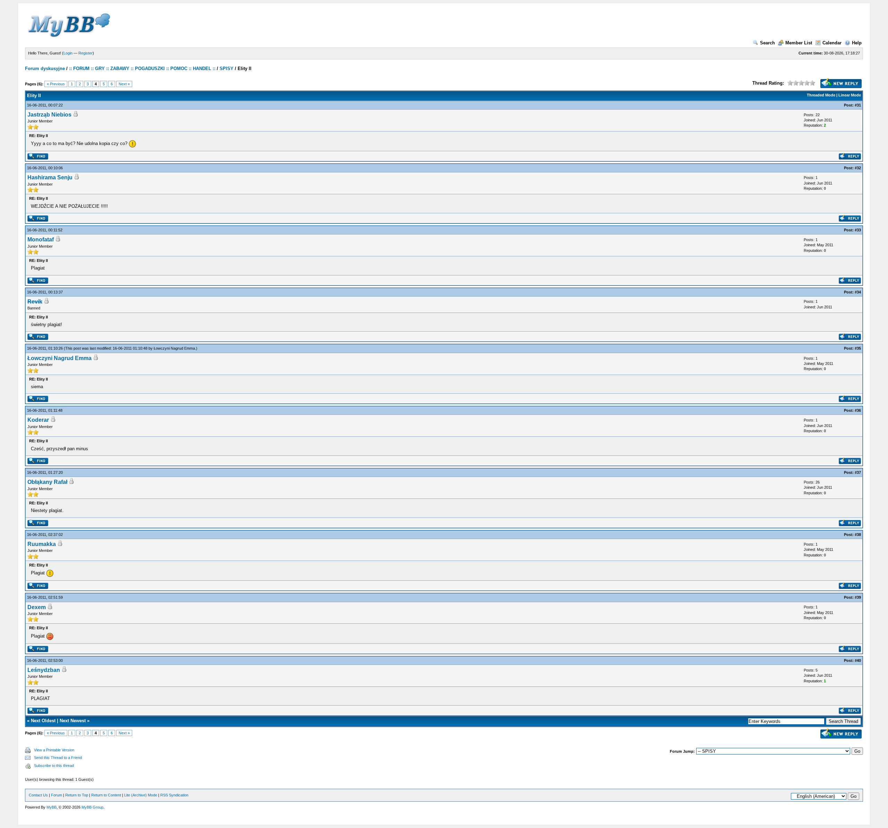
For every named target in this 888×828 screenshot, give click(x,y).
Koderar (38, 420)
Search (767, 42)
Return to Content (106, 795)
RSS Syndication (174, 795)
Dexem (36, 607)
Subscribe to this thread (54, 765)
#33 (858, 230)
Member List (798, 42)
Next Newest (73, 720)
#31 (858, 105)
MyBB (51, 807)
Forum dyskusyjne (45, 68)
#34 (858, 292)
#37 (858, 472)
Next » (124, 84)
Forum (56, 795)
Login (67, 53)
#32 (858, 168)
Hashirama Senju (49, 177)
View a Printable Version (54, 750)
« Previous (56, 84)
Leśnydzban (43, 670)
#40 (858, 660)
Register (85, 53)
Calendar (832, 42)
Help (857, 42)
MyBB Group (92, 807)
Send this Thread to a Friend (58, 758)
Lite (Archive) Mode (140, 795)
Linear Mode (849, 95)
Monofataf (40, 239)
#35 (858, 348)
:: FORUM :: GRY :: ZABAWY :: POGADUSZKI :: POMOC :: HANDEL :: (142, 68)
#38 (858, 534)
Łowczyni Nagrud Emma (174, 348)
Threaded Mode (821, 95)
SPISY (226, 68)
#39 (858, 597)
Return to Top (76, 795)
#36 (858, 410)
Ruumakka (41, 544)
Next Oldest (43, 720)
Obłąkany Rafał (47, 482)
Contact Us (38, 795)
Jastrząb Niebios (49, 115)
